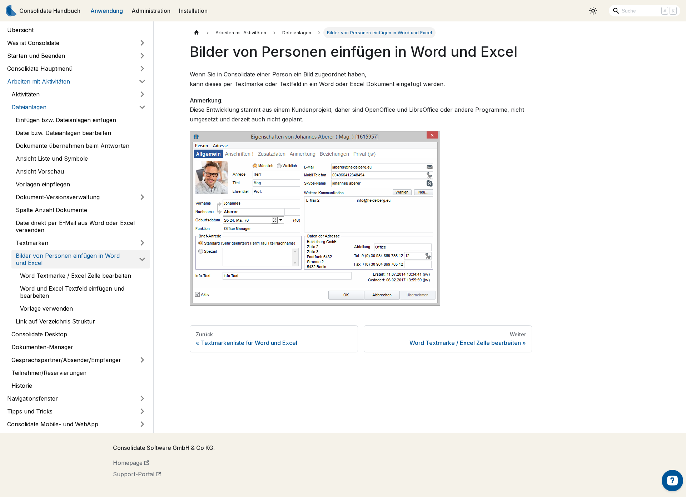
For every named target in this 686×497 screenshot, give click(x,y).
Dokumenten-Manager (42, 347)
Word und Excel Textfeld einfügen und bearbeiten (72, 292)
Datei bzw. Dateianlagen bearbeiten (63, 132)
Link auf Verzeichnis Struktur (55, 321)
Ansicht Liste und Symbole (52, 158)
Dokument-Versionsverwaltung (58, 197)
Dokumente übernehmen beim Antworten (72, 145)
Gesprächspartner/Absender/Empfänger (66, 359)
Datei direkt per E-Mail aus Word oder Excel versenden (75, 226)
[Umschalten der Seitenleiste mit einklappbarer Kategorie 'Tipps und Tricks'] (142, 411)
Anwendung (106, 10)
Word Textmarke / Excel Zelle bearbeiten (75, 275)
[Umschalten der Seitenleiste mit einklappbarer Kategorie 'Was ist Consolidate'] (142, 43)
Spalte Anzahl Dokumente (51, 210)
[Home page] (196, 32)
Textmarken (32, 242)
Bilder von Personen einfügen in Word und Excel (68, 259)
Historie (21, 385)
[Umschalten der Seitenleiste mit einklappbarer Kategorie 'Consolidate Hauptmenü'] (142, 68)
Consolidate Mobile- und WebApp (52, 424)
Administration (150, 10)
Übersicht (20, 30)
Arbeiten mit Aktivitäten (38, 81)
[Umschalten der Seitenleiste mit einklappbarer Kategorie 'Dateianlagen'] (142, 107)
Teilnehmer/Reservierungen (48, 372)
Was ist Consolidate (33, 42)
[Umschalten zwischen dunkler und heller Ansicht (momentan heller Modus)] (593, 10)
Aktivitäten (25, 94)
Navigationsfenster (32, 398)
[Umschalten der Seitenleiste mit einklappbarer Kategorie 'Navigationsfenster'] (142, 398)
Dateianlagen (28, 107)
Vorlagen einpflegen (43, 184)
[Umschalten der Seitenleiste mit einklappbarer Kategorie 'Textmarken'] (142, 242)
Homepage (128, 462)
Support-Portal (133, 474)
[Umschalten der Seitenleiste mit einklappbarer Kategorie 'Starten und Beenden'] (142, 55)
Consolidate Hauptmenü (40, 68)
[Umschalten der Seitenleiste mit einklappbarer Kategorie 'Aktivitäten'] (142, 94)
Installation (193, 10)
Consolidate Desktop (39, 334)
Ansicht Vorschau (40, 171)
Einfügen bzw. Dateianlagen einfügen (66, 120)
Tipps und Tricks (30, 411)
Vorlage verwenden (46, 308)
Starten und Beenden (36, 55)
